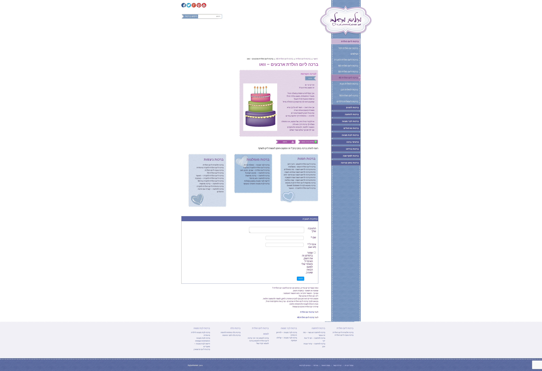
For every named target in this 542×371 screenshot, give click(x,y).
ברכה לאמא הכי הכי (260, 338)
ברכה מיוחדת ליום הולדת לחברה (210, 186)
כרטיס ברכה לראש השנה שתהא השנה (300, 172)
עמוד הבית (348, 365)
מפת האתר (325, 365)
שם (313, 237)
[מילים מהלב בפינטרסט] (199, 5)
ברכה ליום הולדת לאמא (258, 339)
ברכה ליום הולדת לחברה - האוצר (302, 188)
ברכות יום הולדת (307, 312)
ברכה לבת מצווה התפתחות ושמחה (202, 339)
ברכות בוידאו (352, 148)
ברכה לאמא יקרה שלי (259, 342)
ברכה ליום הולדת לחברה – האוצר (210, 175)
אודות (315, 365)
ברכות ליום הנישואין (202, 349)
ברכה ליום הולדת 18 (348, 95)
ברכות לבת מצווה (212, 28)
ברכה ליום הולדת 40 (284, 58)
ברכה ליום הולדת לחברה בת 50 (211, 181)
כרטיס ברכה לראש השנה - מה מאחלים (299, 169)
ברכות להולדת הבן (349, 89)
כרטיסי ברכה (352, 141)
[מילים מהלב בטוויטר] (188, 5)
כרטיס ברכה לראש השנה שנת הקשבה (300, 177)
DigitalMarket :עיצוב (195, 365)
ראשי (315, 58)
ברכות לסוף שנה (351, 155)
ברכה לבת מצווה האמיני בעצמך (256, 183)
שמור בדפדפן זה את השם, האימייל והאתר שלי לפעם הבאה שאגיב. (307, 262)
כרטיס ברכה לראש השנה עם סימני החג (299, 174)
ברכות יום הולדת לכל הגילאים (348, 51)
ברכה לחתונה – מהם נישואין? (257, 172)
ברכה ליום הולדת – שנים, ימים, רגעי (254, 170)
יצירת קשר (337, 365)
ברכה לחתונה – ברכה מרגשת (257, 175)
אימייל (312, 245)
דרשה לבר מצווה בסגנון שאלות (256, 181)
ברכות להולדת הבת (349, 83)
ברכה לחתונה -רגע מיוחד (259, 178)
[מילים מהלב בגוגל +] (194, 5)
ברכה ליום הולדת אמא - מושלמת (301, 166)
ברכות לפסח (308, 28)
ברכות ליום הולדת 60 (348, 65)
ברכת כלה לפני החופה (231, 335)
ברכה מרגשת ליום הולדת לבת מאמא (300, 182)
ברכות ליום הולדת (285, 28)
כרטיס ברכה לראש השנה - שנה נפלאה (300, 180)
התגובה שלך (312, 229)
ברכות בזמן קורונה (350, 162)
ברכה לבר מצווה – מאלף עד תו (256, 164)
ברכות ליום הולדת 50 (348, 71)
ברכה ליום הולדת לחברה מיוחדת (210, 167)
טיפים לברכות (305, 365)
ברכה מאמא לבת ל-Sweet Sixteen (301, 185)
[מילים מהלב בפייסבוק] (183, 5)
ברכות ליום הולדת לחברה (346, 59)
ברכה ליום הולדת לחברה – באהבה (209, 178)
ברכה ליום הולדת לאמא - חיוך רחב (301, 164)
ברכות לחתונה (261, 28)
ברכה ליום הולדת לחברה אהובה (256, 167)
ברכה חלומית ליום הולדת (213, 164)
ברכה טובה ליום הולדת (214, 170)
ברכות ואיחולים (351, 128)
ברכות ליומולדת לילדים (347, 101)
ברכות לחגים (352, 107)
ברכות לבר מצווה (237, 28)
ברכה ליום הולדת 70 (215, 172)
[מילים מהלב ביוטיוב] (204, 5)
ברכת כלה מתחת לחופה (231, 332)
